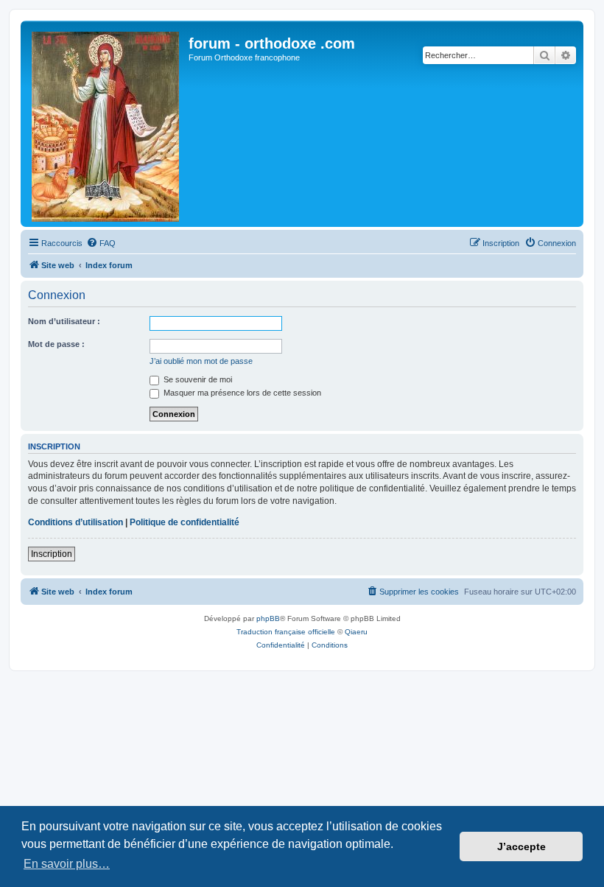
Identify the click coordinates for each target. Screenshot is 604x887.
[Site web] (106, 123)
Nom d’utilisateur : (64, 321)
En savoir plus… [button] (67, 864)
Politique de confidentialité (184, 522)
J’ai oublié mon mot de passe (201, 361)
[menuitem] (101, 243)
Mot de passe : (56, 344)
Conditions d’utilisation (75, 522)
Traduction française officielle (285, 632)
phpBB (268, 618)
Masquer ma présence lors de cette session (241, 392)
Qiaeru (356, 632)
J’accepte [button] (521, 846)
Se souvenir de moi (196, 379)
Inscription (51, 554)
